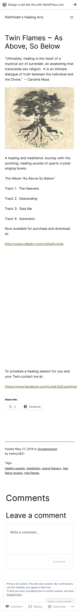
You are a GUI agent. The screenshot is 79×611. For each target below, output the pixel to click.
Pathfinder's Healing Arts (24, 17)
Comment (59, 561)
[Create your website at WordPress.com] (39, 4)
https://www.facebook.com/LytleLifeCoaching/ (41, 386)
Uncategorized (47, 449)
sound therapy (51, 468)
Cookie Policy (14, 594)
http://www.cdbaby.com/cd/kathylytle (34, 244)
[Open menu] (71, 17)
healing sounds (15, 468)
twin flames (31, 473)
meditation (33, 468)
